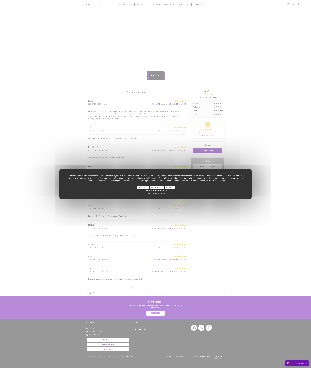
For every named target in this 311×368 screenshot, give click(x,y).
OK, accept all (142, 187)
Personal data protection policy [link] (156, 190)
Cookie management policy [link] (156, 193)
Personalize (170, 187)
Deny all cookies (156, 187)
